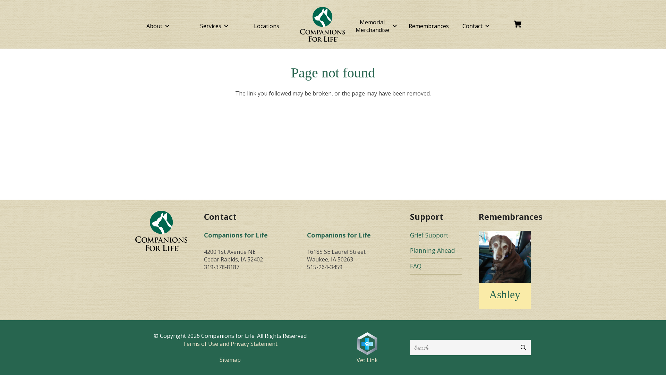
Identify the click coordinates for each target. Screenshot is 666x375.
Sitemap (230, 360)
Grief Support (429, 235)
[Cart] (518, 24)
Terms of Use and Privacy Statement (230, 344)
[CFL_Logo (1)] (322, 24)
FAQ (415, 266)
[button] (167, 26)
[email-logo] (161, 231)
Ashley (504, 294)
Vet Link (367, 360)
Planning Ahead (432, 250)
